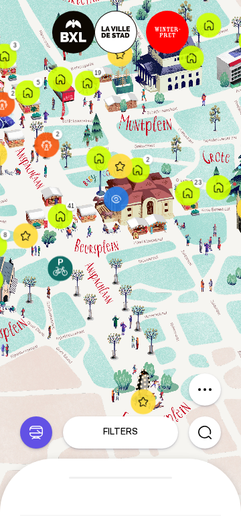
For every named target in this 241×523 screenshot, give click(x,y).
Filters (120, 432)
